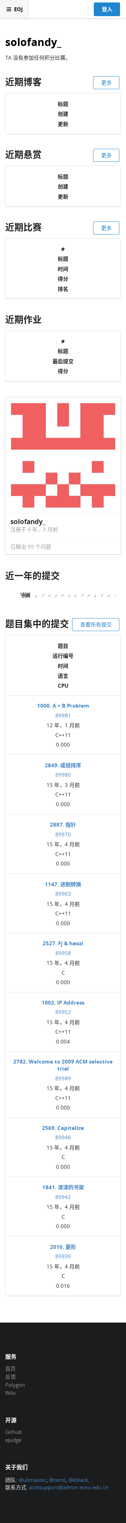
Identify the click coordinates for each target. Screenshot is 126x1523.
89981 (63, 715)
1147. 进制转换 (63, 884)
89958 (63, 952)
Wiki (10, 1392)
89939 (63, 1256)
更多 (106, 82)
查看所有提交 (96, 624)
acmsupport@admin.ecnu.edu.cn (68, 1487)
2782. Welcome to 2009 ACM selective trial (63, 1065)
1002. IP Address (63, 1002)
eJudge (13, 1439)
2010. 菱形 (63, 1246)
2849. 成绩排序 (63, 765)
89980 (63, 774)
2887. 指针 (63, 824)
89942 (63, 1196)
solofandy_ (33, 42)
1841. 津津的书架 (63, 1187)
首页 (10, 1369)
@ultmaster (32, 1479)
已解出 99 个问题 (30, 546)
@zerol (57, 1479)
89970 (63, 834)
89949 (63, 1078)
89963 (63, 893)
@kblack (78, 1479)
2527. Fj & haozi (63, 943)
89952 (63, 1011)
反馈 (10, 1376)
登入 (107, 9)
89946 (63, 1137)
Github (13, 1432)
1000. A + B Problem (63, 705)
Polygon (15, 1384)
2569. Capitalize (63, 1127)
